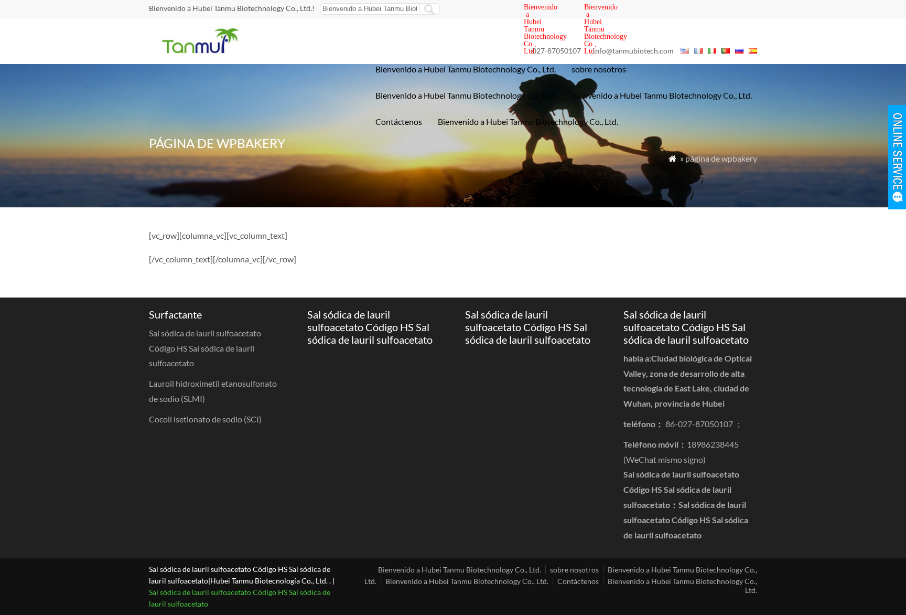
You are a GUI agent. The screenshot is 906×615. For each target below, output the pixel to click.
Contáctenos (398, 121)
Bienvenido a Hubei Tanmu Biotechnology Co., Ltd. (465, 69)
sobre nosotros (598, 69)
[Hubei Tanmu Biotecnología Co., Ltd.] (199, 50)
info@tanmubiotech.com (633, 50)
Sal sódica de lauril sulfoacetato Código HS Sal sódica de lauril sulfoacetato (685, 520)
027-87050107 (556, 50)
